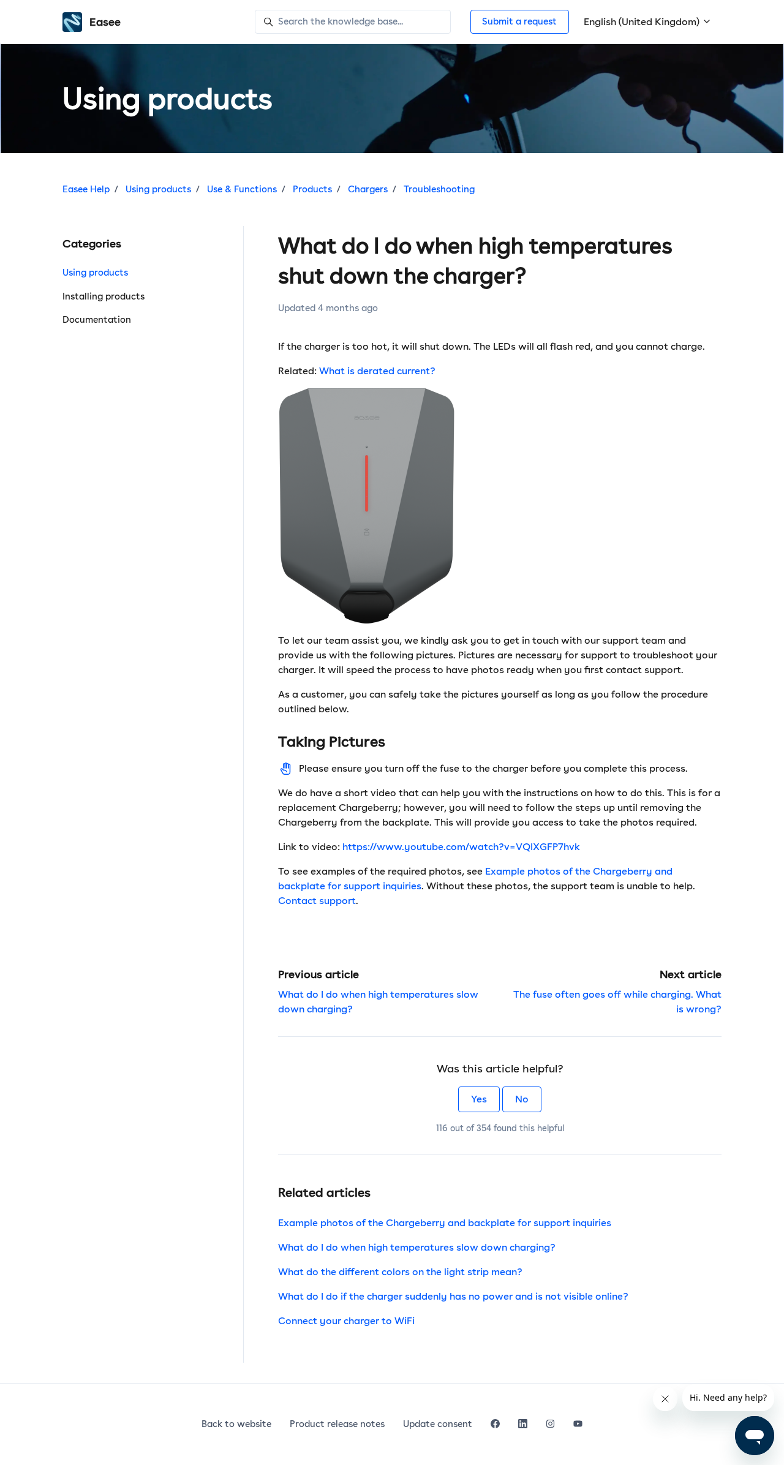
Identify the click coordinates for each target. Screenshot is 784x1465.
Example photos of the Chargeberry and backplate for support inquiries (444, 1223)
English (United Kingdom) (643, 22)
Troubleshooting (439, 189)
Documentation (96, 319)
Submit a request (519, 21)
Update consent (437, 1423)
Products (312, 189)
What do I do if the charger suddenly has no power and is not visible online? (453, 1296)
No (522, 1099)
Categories (91, 243)
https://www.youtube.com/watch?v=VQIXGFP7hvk (461, 847)
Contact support (317, 900)
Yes (479, 1099)
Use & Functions (242, 189)
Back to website (236, 1423)
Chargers (368, 189)
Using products (158, 189)
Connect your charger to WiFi (346, 1321)
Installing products (103, 296)
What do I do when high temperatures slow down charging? (417, 1247)
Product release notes (337, 1423)
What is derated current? (377, 371)
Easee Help (86, 189)
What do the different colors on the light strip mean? (400, 1272)
